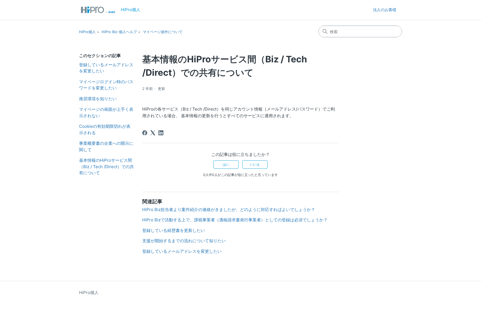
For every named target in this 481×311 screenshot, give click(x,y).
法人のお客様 (384, 9)
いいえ (255, 164)
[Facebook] (144, 132)
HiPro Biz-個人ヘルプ (119, 32)
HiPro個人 (87, 32)
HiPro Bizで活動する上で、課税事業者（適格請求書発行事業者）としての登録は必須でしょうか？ (235, 219)
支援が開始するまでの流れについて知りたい (184, 240)
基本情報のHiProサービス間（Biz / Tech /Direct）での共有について (106, 166)
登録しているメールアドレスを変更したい (106, 68)
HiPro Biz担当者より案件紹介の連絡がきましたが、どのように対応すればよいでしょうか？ (228, 209)
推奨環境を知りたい (98, 98)
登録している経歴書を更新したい (173, 230)
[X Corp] (152, 132)
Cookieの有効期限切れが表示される (105, 129)
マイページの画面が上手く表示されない (106, 112)
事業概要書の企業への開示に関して (106, 146)
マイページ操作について (163, 32)
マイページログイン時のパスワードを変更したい (106, 85)
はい (226, 164)
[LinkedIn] (160, 132)
